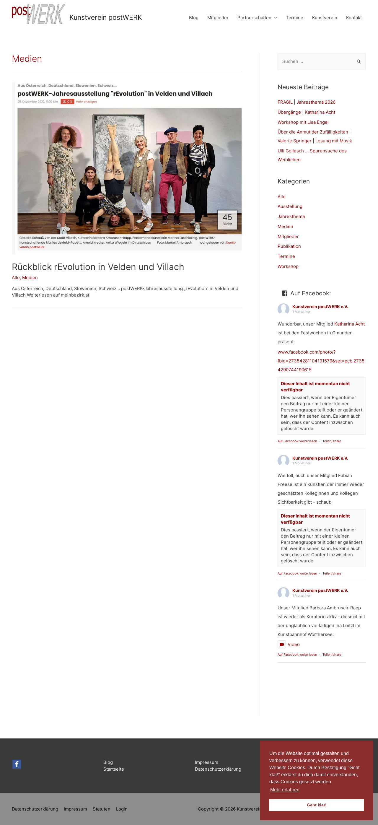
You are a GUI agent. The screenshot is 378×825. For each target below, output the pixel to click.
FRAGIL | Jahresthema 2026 (306, 102)
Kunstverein (324, 17)
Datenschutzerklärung (218, 769)
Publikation (289, 246)
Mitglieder (218, 17)
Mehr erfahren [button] (284, 789)
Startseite (113, 769)
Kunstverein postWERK (105, 17)
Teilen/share (331, 441)
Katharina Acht (349, 324)
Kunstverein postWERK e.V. (320, 306)
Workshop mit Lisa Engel (303, 122)
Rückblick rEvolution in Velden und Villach (98, 266)
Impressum (206, 762)
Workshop (288, 266)
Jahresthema (291, 216)
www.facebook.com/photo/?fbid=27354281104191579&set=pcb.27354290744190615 (321, 360)
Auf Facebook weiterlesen (297, 441)
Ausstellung (290, 206)
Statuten (101, 809)
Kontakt (354, 17)
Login (122, 809)
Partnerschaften (254, 17)
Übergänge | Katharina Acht (306, 112)
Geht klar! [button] (317, 805)
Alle (16, 277)
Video (294, 644)
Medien (30, 277)
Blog (193, 17)
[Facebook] (16, 764)
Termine (294, 17)
